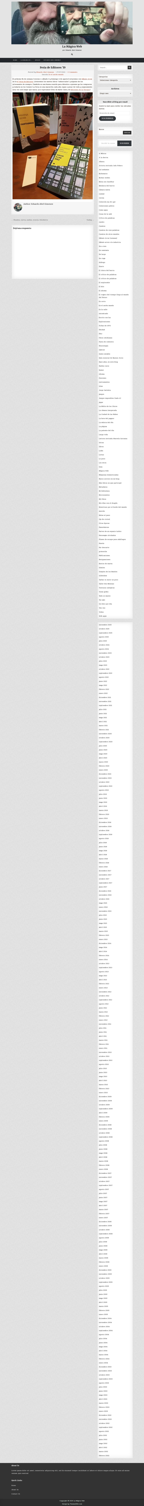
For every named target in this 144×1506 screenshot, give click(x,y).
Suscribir (124, 143)
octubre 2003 (104, 1375)
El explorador (104, 282)
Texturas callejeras (107, 588)
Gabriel (102, 350)
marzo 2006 (103, 1258)
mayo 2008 (103, 1153)
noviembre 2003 (105, 1371)
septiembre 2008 (105, 1137)
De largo (102, 254)
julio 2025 (103, 641)
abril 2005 (103, 1302)
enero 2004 (103, 1363)
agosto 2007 (104, 1189)
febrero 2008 (104, 1165)
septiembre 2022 (105, 673)
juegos (101, 394)
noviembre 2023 (105, 653)
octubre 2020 (104, 737)
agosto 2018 (104, 838)
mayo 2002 (103, 1443)
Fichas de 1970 (105, 325)
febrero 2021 (104, 729)
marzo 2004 (103, 1354)
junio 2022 (103, 681)
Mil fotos (102, 499)
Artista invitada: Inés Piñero (110, 165)
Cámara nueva (104, 190)
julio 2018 (103, 842)
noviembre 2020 (105, 733)
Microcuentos (104, 495)
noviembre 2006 (105, 1225)
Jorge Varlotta (105, 390)
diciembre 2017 (105, 871)
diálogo (102, 262)
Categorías (103, 76)
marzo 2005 (103, 1306)
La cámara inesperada (108, 410)
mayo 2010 (103, 1076)
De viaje (102, 258)
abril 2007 (103, 1205)
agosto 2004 (104, 1334)
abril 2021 (103, 721)
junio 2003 (103, 1391)
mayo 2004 (103, 1346)
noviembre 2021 (105, 701)
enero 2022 (103, 693)
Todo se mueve (104, 596)
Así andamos (104, 169)
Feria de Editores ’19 (52, 67)
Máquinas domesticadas (108, 475)
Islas (101, 386)
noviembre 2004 (105, 1322)
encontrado (103, 313)
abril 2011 (103, 1036)
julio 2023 (103, 661)
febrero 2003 (104, 1407)
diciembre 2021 (105, 697)
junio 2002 (103, 1439)
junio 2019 (103, 798)
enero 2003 (103, 1411)
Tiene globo (103, 592)
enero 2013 (103, 988)
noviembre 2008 (105, 1129)
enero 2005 (103, 1314)
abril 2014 (103, 951)
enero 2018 (103, 866)
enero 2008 (103, 1169)
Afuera (101, 161)
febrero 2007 (104, 1213)
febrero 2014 (104, 955)
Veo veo (102, 608)
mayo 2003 (103, 1395)
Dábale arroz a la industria (110, 242)
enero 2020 (103, 770)
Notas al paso (104, 515)
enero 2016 (103, 907)
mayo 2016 (103, 903)
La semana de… (26, 60)
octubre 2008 (104, 1133)
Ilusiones (102, 378)
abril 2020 (103, 758)
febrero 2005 (104, 1310)
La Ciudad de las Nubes (108, 414)
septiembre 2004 (106, 1330)
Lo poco (102, 458)
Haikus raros (104, 366)
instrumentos (104, 382)
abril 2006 (103, 1254)
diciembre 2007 (105, 1173)
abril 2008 (103, 1157)
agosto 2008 (104, 1141)
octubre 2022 (104, 669)
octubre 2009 (104, 1104)
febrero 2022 (104, 689)
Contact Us (15, 1494)
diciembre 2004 (105, 1318)
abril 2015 (103, 927)
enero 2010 (103, 1092)
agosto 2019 (104, 790)
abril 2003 (103, 1399)
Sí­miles (102, 567)
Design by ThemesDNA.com (72, 1504)
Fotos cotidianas (105, 338)
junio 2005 (103, 1294)
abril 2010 (103, 1080)
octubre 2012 (104, 996)
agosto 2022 (104, 677)
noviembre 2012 (105, 992)
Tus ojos (102, 600)
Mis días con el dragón (108, 503)
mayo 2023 (103, 665)
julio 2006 (103, 1242)
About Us (15, 1489)
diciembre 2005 (105, 1270)
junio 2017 (103, 887)
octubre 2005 (104, 1278)
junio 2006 (103, 1246)
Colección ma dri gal (107, 202)
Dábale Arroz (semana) (108, 238)
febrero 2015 (104, 935)
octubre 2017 (104, 879)
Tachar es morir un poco (108, 580)
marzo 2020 (103, 762)
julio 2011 (102, 1028)
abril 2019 (103, 806)
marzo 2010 (103, 1084)
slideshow (103, 575)
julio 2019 (103, 794)
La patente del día (106, 430)
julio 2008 (103, 1145)
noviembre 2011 (105, 1024)
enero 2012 (103, 1020)
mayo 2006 (103, 1250)
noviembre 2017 (105, 875)
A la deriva (103, 157)
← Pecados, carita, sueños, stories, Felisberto (29, 220)
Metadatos (103, 487)
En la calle (103, 309)
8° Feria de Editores (25, 81)
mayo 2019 (103, 802)
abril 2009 (103, 1112)
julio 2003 (103, 1387)
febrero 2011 (104, 1044)
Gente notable (104, 354)
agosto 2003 (104, 1383)
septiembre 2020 (105, 741)
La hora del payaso (106, 418)
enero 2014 (103, 959)
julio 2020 (103, 746)
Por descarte (104, 547)
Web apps (103, 616)
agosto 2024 (104, 649)
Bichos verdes (104, 177)
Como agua (103, 210)
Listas (101, 454)
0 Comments (72, 72)
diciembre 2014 (105, 943)
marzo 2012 (103, 1012)
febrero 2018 (104, 862)
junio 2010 (103, 1072)
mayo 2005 (103, 1298)
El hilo (101, 286)
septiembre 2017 (105, 883)
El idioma (102, 290)
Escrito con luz (105, 317)
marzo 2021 (103, 725)
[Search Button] (72, 54)
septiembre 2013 (105, 967)
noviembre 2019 (105, 778)
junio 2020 (103, 750)
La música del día (106, 422)
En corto (102, 301)
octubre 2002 (104, 1423)
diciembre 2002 (105, 1415)
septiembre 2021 (105, 705)
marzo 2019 (103, 810)
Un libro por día (105, 604)
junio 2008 (103, 1149)
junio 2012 (103, 1008)
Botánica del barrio (106, 186)
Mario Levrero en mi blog (109, 479)
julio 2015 (103, 915)
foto (100, 333)
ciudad (101, 194)
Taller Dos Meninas (106, 584)
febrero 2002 (104, 1455)
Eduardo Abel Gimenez (52, 60)
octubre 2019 (104, 782)
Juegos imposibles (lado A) (110, 398)
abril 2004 (103, 1350)
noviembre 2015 (105, 911)
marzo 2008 (103, 1161)
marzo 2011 (103, 1040)
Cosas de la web (105, 214)
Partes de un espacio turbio (110, 531)
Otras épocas (104, 523)
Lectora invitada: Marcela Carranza (113, 438)
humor (101, 370)
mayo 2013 (103, 975)
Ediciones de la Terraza (80, 89)
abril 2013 (103, 979)
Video (101, 612)
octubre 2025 (104, 629)
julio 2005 (103, 1290)
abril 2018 (103, 854)
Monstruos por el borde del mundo (113, 507)
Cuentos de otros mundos (109, 234)
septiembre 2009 (105, 1108)
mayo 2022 (103, 685)
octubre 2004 (104, 1326)
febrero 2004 (104, 1359)
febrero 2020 (104, 766)
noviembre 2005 (105, 1274)
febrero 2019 (104, 814)
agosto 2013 (104, 971)
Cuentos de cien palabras (109, 230)
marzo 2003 (103, 1403)
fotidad (102, 329)
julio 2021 (103, 709)
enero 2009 (103, 1121)
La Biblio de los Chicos (108, 406)
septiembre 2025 (105, 633)
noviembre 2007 (105, 1177)
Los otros (102, 462)
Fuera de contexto (106, 342)
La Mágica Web (72, 46)
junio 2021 (103, 713)
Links (101, 450)
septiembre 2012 (105, 1000)
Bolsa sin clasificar (106, 182)
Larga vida (103, 434)
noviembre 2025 (105, 625)
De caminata (104, 250)
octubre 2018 (104, 830)
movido (102, 511)
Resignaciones (104, 559)
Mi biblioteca (104, 491)
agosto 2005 (104, 1286)
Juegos (37, 60)
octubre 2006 (104, 1230)
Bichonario (103, 173)
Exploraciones (104, 321)
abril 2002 (103, 1447)
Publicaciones (104, 555)
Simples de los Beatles (108, 571)
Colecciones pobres (106, 206)
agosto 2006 (104, 1238)
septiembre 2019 (105, 786)
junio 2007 (103, 1197)
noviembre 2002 (105, 1419)
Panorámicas (104, 527)
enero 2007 (103, 1217)
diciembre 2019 (105, 774)
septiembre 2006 (105, 1234)
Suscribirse (107, 118)
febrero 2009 (104, 1117)
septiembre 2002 (105, 1427)
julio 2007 (103, 1193)
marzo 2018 (103, 858)
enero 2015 (103, 939)
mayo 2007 (103, 1201)
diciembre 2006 (105, 1221)
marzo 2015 (103, 931)
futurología (103, 346)
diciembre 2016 (105, 891)
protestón (103, 551)
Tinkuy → (90, 220)
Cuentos (102, 226)
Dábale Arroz (87, 79)
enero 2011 (103, 1048)
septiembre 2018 (105, 834)
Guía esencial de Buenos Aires (111, 358)
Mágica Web (104, 471)
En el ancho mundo (56, 74)
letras (101, 442)
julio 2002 (103, 1435)
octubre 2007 (104, 1181)
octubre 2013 (104, 963)
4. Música (102, 153)
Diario (101, 266)
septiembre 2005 (105, 1282)
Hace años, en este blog (108, 362)
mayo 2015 (103, 923)
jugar (101, 402)
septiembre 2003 (105, 1379)
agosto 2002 (104, 1431)
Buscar (101, 129)
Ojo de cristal (104, 519)
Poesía (101, 543)
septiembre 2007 (105, 1185)
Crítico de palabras (107, 218)
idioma (101, 374)
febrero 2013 (104, 983)
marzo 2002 (103, 1451)
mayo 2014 (103, 947)
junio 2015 (103, 919)
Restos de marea (105, 563)
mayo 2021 (103, 717)
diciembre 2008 (105, 1125)
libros (101, 446)
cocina (101, 198)
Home (15, 60)
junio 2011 (103, 1032)
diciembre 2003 (105, 1367)
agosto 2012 (103, 1004)
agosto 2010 (104, 1064)
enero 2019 (103, 818)
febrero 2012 (104, 1016)
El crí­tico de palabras (107, 274)
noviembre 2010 (105, 1052)
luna (100, 467)
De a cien (102, 246)
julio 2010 (103, 1068)
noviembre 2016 (105, 895)
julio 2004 (103, 1338)
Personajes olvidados (107, 535)
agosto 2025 (104, 637)
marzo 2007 (103, 1209)
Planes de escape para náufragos (112, 539)
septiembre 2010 (105, 1060)
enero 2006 (103, 1266)
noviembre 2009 (105, 1100)
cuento (101, 222)
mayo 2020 (103, 754)
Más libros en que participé (110, 483)
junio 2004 (103, 1342)
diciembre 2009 (105, 1096)
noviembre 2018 (105, 826)
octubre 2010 (104, 1056)
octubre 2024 (104, 645)
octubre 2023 (104, 657)
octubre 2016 (104, 899)
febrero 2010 (104, 1088)
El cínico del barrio (106, 270)
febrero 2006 (104, 1262)
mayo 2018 (103, 850)
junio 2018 (103, 846)
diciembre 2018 (105, 822)
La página (103, 426)
